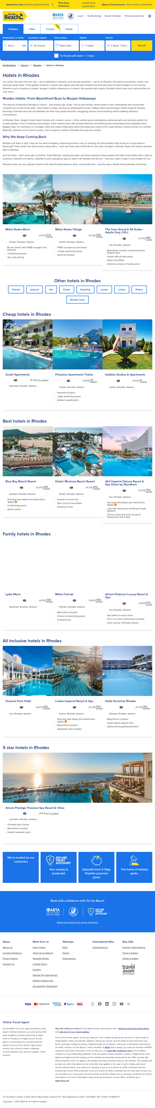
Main (65, 947)
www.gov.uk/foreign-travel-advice (133, 1028)
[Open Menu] (149, 16)
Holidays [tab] (13, 29)
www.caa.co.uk (62, 1080)
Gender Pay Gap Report (45, 975)
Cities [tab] (32, 29)
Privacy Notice (10, 958)
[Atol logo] (73, 912)
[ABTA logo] (58, 16)
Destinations (9, 65)
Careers (37, 969)
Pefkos (139, 289)
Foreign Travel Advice (133, 947)
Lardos (104, 289)
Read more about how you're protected (77, 922)
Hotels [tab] (69, 29)
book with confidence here (119, 1050)
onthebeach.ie (100, 947)
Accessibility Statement (45, 986)
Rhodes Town (77, 299)
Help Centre (39, 947)
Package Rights (41, 958)
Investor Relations (12, 953)
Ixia (51, 289)
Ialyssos (34, 289)
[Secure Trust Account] (98, 912)
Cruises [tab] (52, 27)
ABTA (107, 1047)
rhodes (37, 65)
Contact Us (8, 964)
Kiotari (66, 289)
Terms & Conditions (43, 953)
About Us (7, 947)
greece (24, 65)
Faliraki (16, 289)
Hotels (66, 953)
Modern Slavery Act (43, 980)
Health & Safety (130, 958)
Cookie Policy (40, 964)
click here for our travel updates (74, 1032)
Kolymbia (85, 289)
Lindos (121, 289)
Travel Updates (130, 953)
